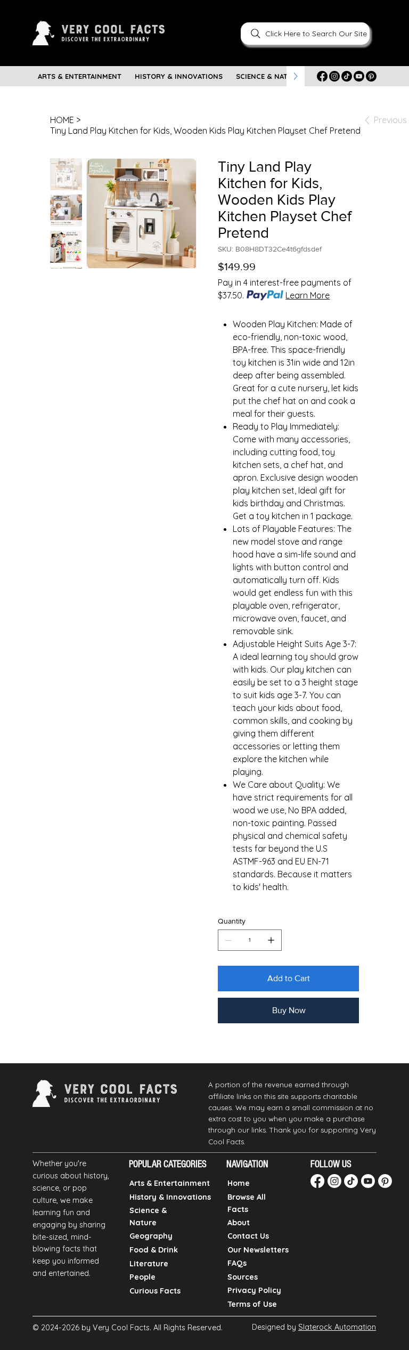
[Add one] (271, 940)
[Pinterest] (371, 76)
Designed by (314, 1327)
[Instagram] (334, 76)
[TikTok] (346, 76)
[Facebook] (322, 76)
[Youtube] (359, 76)
